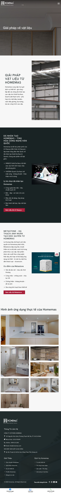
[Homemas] (7, 3)
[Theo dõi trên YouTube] (56, 482)
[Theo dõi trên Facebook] (49, 482)
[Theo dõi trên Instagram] (51, 482)
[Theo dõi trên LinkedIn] (54, 482)
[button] (58, 3)
